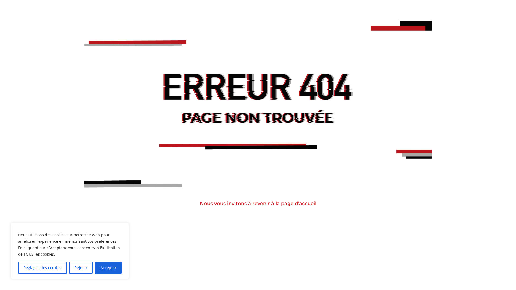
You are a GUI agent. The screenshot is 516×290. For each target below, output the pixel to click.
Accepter (108, 267)
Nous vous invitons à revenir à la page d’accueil (258, 203)
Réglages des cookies (42, 267)
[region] (70, 251)
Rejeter (80, 267)
